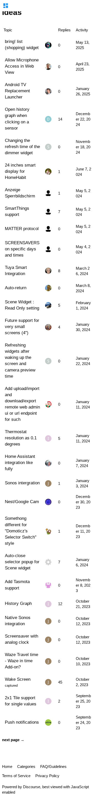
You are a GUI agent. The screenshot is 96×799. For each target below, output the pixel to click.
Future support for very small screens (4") (22, 326)
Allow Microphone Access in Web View (22, 66)
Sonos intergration (22, 482)
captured (11, 685)
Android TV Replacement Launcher (17, 90)
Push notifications (22, 722)
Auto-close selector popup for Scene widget (22, 561)
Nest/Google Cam (22, 501)
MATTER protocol (22, 228)
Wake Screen (17, 679)
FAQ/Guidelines (53, 766)
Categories (26, 766)
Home (7, 766)
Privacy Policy (47, 776)
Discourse (31, 787)
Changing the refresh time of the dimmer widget (22, 146)
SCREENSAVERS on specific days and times (22, 249)
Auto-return (15, 287)
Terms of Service (16, 776)
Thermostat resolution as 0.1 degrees (21, 438)
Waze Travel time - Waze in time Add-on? (21, 660)
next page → (13, 740)
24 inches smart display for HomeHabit (20, 171)
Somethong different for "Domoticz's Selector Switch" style (20, 531)
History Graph (18, 603)
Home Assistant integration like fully (20, 462)
